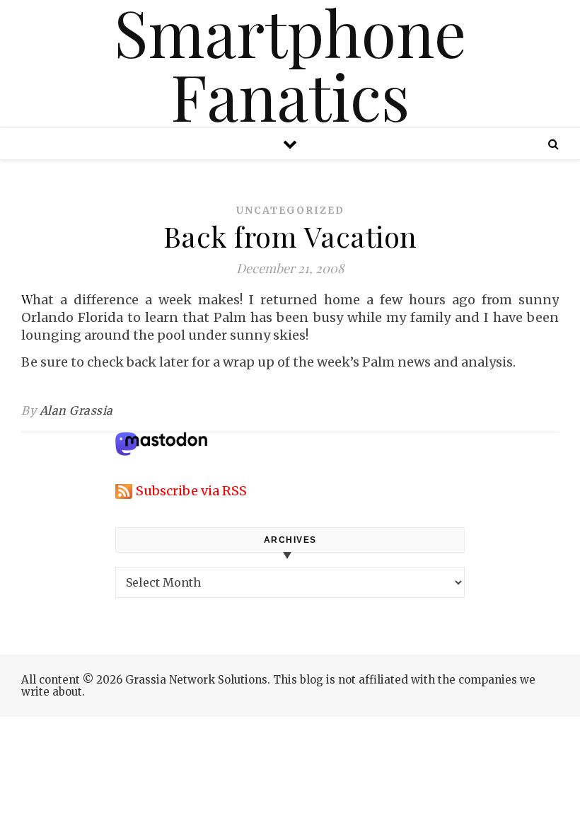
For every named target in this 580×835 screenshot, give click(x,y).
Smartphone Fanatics (290, 63)
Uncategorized (290, 210)
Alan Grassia (76, 410)
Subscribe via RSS (191, 491)
